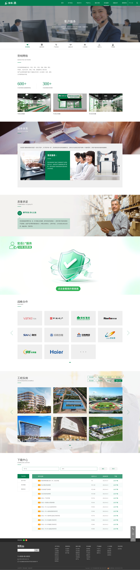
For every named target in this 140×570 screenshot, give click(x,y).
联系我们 (57, 561)
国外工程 (118, 380)
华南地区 (100, 380)
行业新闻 (67, 550)
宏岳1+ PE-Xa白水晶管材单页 (48, 507)
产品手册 (23, 476)
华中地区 (118, 377)
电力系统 (78, 554)
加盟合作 (115, 3)
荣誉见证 (57, 554)
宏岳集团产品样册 (46, 489)
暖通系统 (78, 552)
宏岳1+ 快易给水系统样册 (47, 502)
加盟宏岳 (99, 550)
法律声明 (20, 568)
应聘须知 (109, 552)
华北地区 (91, 377)
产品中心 (88, 3)
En (131, 2)
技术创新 (57, 559)
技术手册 (23, 480)
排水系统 (78, 550)
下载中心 (99, 47)
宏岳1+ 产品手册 (45, 498)
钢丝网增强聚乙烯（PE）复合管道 (50, 480)
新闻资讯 (124, 3)
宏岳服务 (106, 3)
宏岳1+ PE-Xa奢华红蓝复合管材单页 (50, 515)
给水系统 (78, 548)
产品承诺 (56, 47)
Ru (132, 2)
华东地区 (109, 377)
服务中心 (99, 552)
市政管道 (78, 557)
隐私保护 (30, 568)
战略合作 (70, 47)
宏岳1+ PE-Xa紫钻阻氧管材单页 (49, 511)
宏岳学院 (120, 548)
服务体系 (42, 47)
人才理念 (109, 548)
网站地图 (25, 568)
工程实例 (85, 47)
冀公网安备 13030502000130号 (116, 568)
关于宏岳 (70, 3)
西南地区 (109, 380)
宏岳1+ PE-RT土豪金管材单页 (49, 528)
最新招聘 (109, 550)
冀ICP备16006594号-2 (102, 568)
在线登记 (109, 554)
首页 (62, 3)
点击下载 (115, 480)
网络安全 (23, 489)
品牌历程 (57, 552)
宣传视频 (23, 484)
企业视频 (57, 550)
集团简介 (57, 548)
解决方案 (97, 3)
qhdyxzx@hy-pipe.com (24, 559)
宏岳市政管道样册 (46, 493)
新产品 (77, 559)
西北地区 (91, 380)
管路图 (113, 47)
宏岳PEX (79, 3)
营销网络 (27, 47)
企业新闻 (67, 548)
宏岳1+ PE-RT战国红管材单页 (49, 520)
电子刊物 (67, 552)
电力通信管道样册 (46, 485)
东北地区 (100, 377)
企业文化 (57, 557)
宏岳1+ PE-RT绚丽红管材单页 (49, 524)
